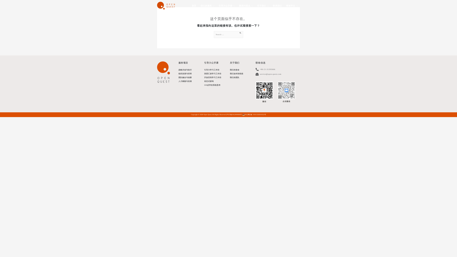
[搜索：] (228, 34)
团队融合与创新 (185, 77)
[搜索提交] (240, 32)
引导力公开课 (211, 63)
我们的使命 (234, 70)
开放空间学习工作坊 (212, 77)
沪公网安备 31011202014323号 (255, 114)
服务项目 (183, 63)
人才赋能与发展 (185, 81)
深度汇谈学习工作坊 (212, 74)
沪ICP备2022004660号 (234, 114)
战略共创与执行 (185, 70)
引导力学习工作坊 (211, 70)
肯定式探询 (209, 81)
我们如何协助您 (236, 74)
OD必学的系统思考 (212, 85)
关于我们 (234, 63)
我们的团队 (234, 77)
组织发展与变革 (185, 74)
